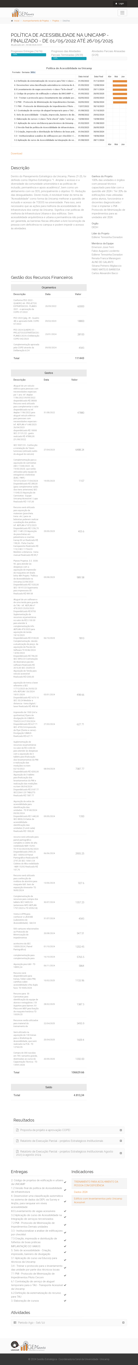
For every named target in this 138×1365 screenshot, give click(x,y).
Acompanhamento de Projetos (36, 21)
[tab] (69, 1130)
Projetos (55, 21)
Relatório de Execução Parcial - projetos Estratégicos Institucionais (61, 1140)
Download (16, 153)
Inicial (16, 21)
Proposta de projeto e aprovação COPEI (45, 1130)
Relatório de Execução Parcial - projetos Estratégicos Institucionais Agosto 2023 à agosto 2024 (64, 1153)
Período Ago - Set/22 (31, 1322)
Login (121, 3)
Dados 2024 (81, 1192)
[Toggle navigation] (122, 12)
